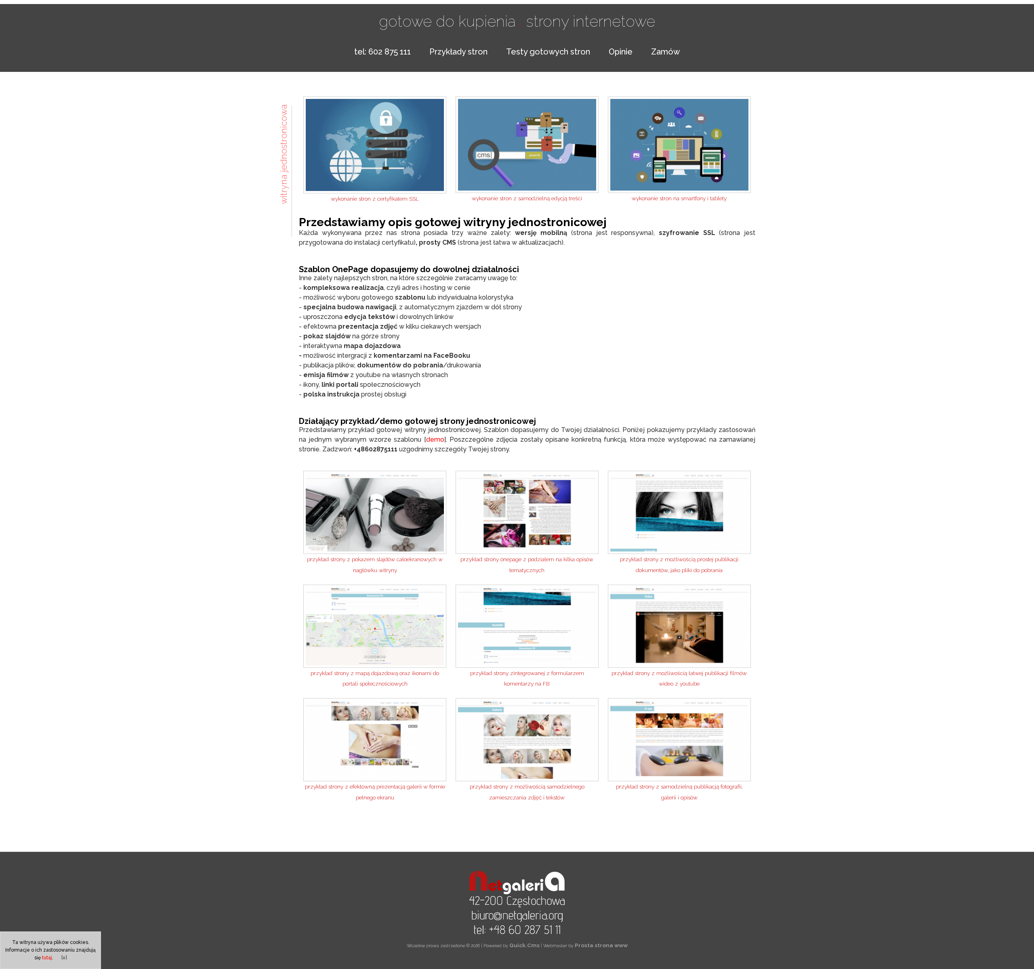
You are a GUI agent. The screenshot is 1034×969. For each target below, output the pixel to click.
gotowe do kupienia (451, 21)
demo (435, 439)
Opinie (621, 52)
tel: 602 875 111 (382, 52)
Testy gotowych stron (548, 52)
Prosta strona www (601, 945)
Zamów (665, 52)
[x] (64, 957)
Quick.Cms (524, 945)
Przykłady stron (458, 52)
